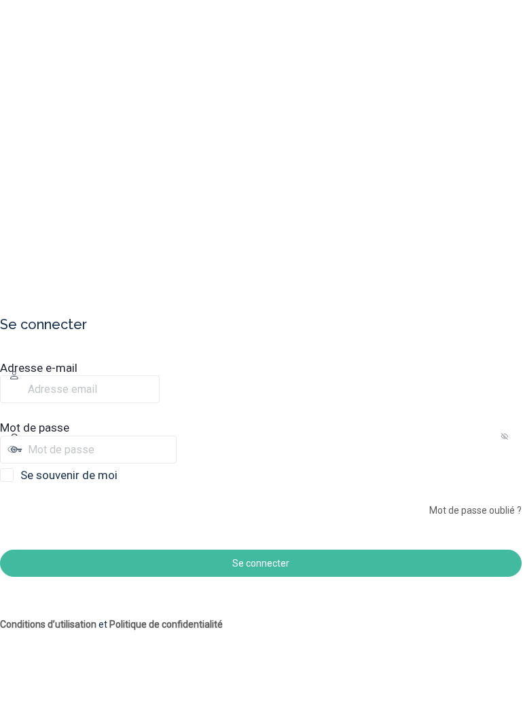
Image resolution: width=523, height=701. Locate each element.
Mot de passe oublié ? (475, 510)
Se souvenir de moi (69, 475)
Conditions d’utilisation (48, 624)
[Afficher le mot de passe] (188, 449)
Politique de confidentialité (166, 624)
